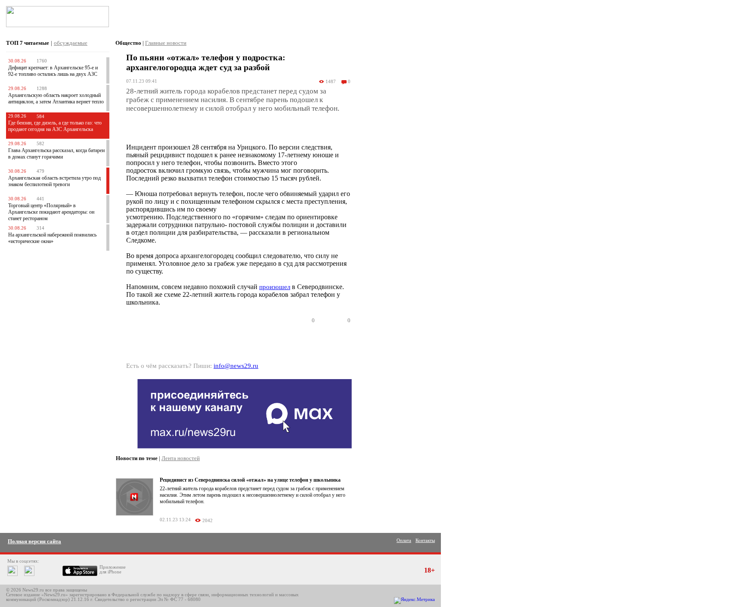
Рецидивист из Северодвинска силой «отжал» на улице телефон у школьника (250, 480)
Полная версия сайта (34, 541)
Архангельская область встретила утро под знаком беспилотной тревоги (54, 181)
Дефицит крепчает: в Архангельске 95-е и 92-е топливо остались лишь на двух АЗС (53, 71)
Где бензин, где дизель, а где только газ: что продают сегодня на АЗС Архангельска (55, 126)
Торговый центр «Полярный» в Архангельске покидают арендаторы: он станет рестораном (51, 211)
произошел (274, 286)
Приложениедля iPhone (112, 569)
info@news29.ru (236, 365)
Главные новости (165, 43)
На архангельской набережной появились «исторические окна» (52, 238)
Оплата (404, 540)
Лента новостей (180, 458)
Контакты (425, 540)
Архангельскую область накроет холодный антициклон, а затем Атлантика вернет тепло (56, 98)
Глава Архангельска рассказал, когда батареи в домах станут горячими (56, 153)
